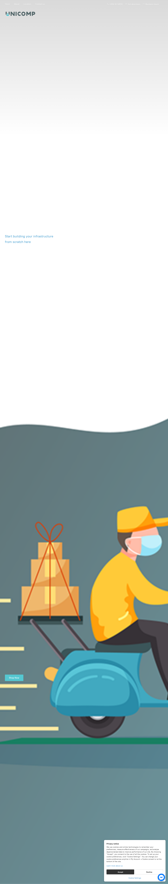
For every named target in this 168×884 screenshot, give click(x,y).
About (16, 4)
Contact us (40, 4)
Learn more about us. (115, 866)
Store (7, 4)
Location (27, 4)
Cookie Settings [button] (135, 878)
